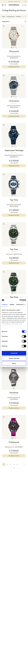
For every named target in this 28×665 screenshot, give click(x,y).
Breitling (18, 16)
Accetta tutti (14, 353)
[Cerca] (5, 5)
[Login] (22, 5)
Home (3, 16)
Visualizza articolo (14, 67)
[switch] (24, 336)
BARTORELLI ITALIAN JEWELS (14, 1)
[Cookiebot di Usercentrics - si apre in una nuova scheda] (19, 300)
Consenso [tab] (4, 304)
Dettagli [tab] (12, 304)
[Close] (25, 1)
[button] (11, 96)
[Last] (14, 468)
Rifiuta (14, 363)
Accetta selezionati (14, 358)
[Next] (24, 464)
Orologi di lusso (11, 16)
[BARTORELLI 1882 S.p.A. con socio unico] (14, 5)
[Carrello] (25, 5)
